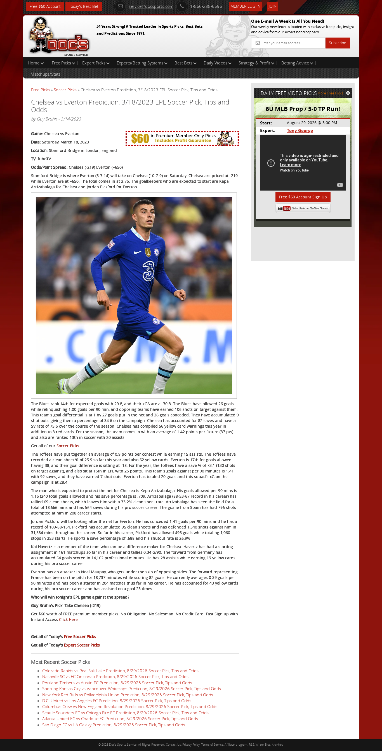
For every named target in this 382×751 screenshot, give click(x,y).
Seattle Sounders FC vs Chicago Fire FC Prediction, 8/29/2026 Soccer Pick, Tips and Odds (125, 712)
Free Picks (61, 63)
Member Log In (245, 6)
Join (273, 6)
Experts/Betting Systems (140, 63)
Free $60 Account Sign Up (303, 197)
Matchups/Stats (45, 74)
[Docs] (59, 35)
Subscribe (337, 42)
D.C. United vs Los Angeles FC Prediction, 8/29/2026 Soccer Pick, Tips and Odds (116, 700)
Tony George (300, 130)
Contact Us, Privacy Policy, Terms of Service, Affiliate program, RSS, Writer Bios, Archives (224, 744)
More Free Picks (330, 93)
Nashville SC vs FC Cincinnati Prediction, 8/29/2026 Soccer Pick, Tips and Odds (115, 676)
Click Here (68, 619)
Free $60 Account (45, 6)
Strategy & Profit (254, 63)
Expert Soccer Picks (82, 645)
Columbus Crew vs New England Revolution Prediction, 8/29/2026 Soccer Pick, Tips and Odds (129, 706)
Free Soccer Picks (80, 636)
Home (34, 63)
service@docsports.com (151, 6)
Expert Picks (93, 63)
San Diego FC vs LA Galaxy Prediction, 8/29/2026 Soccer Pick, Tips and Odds (113, 724)
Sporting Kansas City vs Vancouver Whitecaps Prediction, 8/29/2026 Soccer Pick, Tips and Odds (131, 688)
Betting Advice (295, 63)
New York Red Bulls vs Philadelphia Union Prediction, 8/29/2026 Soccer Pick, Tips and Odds (127, 694)
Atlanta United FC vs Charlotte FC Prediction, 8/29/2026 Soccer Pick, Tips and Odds (120, 718)
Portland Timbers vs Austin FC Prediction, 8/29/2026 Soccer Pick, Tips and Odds (117, 682)
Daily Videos (215, 63)
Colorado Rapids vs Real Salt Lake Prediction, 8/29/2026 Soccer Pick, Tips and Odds (120, 670)
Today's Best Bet (83, 6)
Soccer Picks (65, 89)
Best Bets (183, 63)
